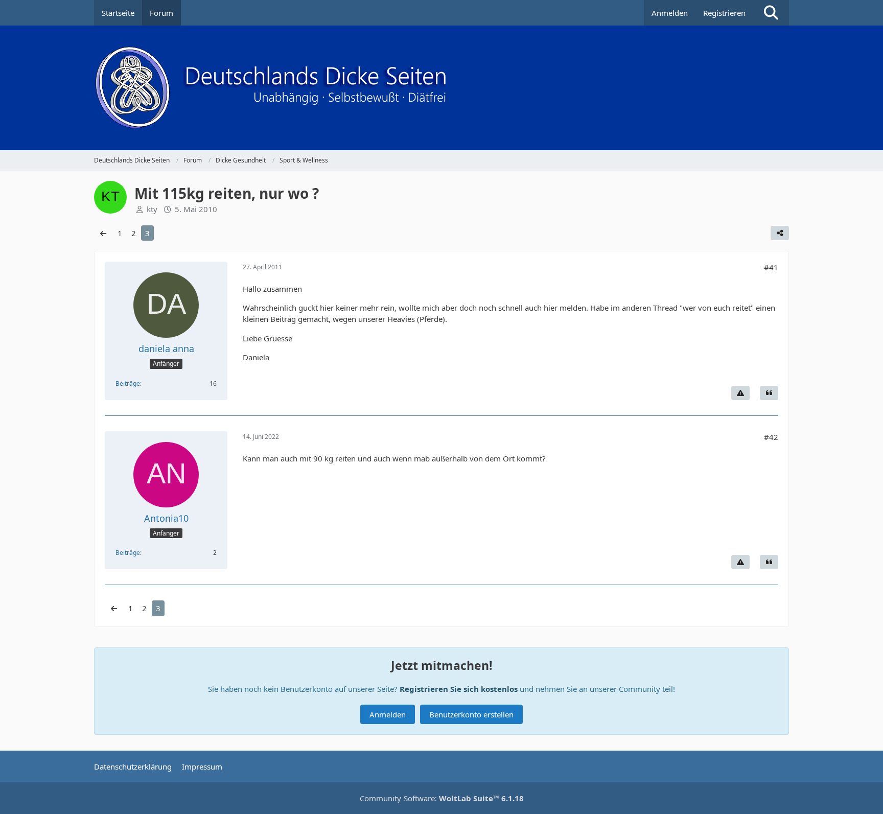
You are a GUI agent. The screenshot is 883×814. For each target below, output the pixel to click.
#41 (771, 267)
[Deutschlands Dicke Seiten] (441, 88)
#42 (771, 437)
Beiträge (127, 383)
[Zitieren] (769, 393)
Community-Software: (442, 798)
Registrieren (724, 13)
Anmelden (670, 13)
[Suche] (771, 13)
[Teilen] (780, 233)
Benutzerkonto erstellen (471, 714)
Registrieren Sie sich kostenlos (459, 689)
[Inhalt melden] (740, 393)
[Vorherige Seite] (103, 233)
